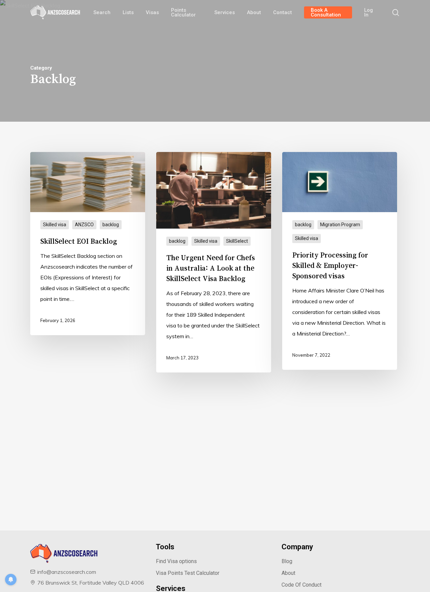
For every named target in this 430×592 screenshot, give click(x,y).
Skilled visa (54, 224)
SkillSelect (237, 241)
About (288, 573)
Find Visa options (176, 561)
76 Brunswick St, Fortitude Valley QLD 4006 (90, 582)
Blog (287, 561)
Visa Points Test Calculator (187, 573)
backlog (110, 224)
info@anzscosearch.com (66, 571)
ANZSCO (84, 224)
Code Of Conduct (301, 585)
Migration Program (340, 224)
